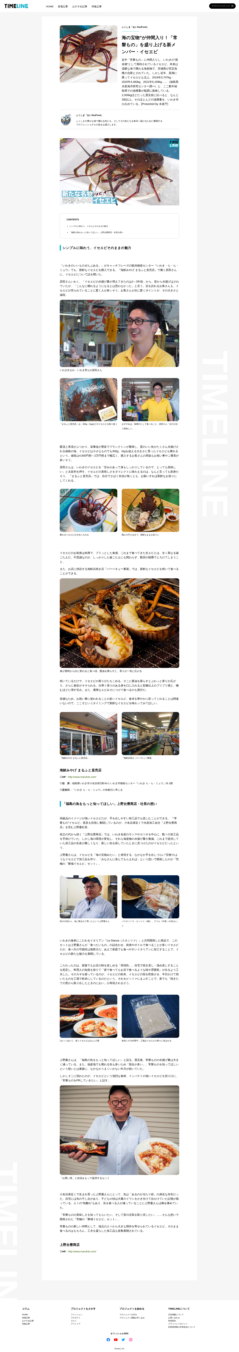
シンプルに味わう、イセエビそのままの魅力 (88, 226)
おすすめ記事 (79, 6)
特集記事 (97, 6)
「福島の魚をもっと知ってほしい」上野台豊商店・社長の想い (96, 232)
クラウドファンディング (222, 6)
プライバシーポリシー (178, 1324)
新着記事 (63, 6)
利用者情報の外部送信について (181, 1327)
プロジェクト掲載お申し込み (132, 1318)
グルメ (74, 1321)
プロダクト (75, 1318)
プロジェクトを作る (128, 1314)
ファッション (76, 1314)
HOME (50, 6)
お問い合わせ (174, 1318)
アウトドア (75, 1324)
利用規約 (172, 1321)
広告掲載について (176, 1314)
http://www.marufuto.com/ (82, 777)
